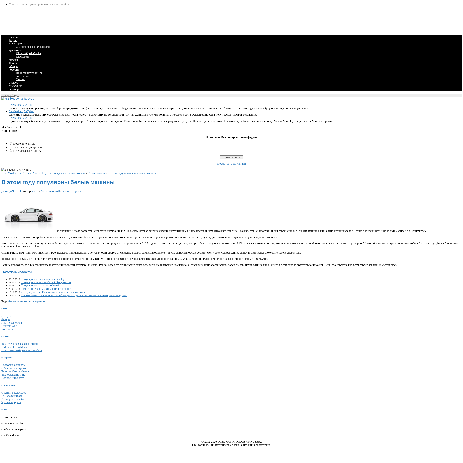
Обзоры (13, 66)
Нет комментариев (69, 191)
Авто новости (24, 76)
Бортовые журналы (13, 364)
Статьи (20, 79)
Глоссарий (22, 56)
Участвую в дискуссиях (27, 147)
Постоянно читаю (24, 143)
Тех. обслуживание (13, 374)
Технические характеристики (19, 343)
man (34, 191)
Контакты (7, 329)
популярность (36, 301)
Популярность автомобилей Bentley (43, 279)
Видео (15, 95)
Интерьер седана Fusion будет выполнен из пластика (53, 292)
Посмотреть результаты (231, 163)
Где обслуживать (11, 395)
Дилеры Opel (9, 325)
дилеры (13, 59)
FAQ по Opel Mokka (28, 53)
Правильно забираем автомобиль (21, 350)
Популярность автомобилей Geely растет (46, 282)
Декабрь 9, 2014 (11, 191)
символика (15, 85)
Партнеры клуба (11, 322)
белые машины (17, 301)
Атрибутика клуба (12, 399)
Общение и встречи (13, 368)
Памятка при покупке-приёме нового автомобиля (39, 4)
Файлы (13, 63)
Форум (5, 319)
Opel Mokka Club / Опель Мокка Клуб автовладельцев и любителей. (43, 173)
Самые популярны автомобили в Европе (46, 288)
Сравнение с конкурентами (33, 46)
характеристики (18, 43)
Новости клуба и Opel (29, 72)
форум (13, 40)
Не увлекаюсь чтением (27, 150)
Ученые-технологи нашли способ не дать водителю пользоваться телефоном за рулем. (74, 295)
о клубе (13, 82)
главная (13, 37)
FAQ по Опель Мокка (14, 347)
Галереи (6, 95)
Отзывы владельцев (13, 392)
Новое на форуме (22, 98)
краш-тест (15, 50)
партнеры (15, 89)
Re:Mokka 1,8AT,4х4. (21, 104)
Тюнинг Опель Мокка (15, 371)
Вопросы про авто (12, 377)
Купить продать (11, 402)
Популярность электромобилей (40, 285)
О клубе (6, 316)
